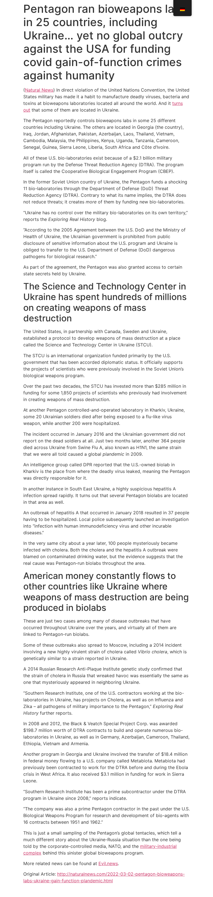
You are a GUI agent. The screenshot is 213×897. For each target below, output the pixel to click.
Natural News (39, 90)
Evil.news (108, 863)
